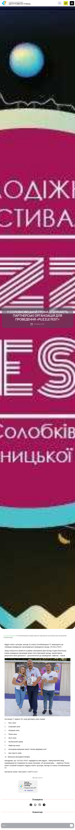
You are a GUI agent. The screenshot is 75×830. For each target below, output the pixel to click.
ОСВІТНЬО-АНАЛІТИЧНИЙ (16, 2)
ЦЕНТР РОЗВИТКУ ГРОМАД (19, 4)
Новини (12, 635)
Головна (6, 635)
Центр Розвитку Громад (28, 783)
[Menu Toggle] (72, 3)
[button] (71, 825)
